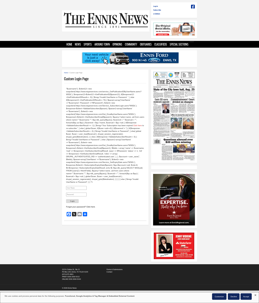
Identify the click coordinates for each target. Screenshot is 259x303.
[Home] (105, 30)
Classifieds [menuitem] (160, 44)
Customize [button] (219, 296)
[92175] (174, 29)
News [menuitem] (78, 44)
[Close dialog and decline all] (255, 294)
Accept (246, 296)
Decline (234, 296)
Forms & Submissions (114, 269)
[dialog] (129, 297)
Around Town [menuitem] (102, 44)
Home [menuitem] (69, 44)
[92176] (129, 58)
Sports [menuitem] (88, 44)
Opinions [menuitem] (117, 44)
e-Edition (156, 14)
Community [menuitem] (131, 44)
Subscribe (157, 10)
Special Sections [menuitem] (179, 44)
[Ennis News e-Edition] (174, 160)
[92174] (174, 246)
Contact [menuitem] (192, 42)
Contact (109, 272)
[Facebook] (193, 8)
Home (66, 72)
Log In (155, 6)
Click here (137, 125)
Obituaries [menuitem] (146, 44)
